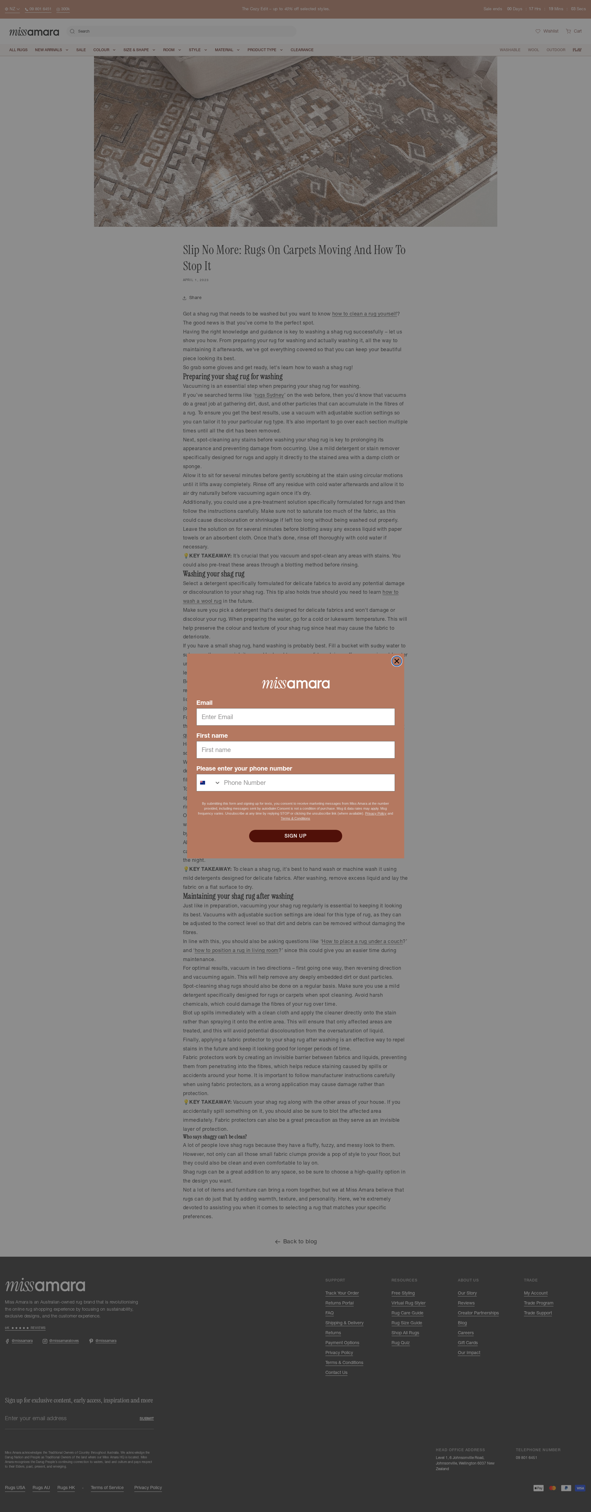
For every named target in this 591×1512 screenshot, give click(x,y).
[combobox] (209, 782)
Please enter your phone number (244, 768)
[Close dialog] (397, 661)
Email (204, 702)
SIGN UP (295, 836)
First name (212, 735)
